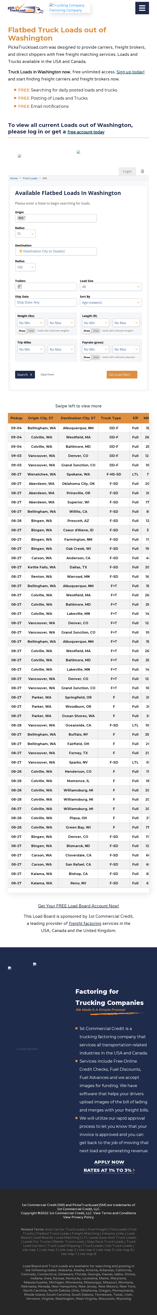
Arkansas (106, 1270)
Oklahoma (89, 1290)
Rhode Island (34, 1294)
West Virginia (86, 1298)
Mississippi (92, 1282)
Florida (80, 1274)
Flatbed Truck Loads (52, 1233)
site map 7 (69, 1254)
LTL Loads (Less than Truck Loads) (109, 1237)
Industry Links (113, 1233)
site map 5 (106, 1250)
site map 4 (87, 1250)
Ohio (75, 1290)
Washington (64, 1298)
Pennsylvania (122, 1290)
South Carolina (58, 1294)
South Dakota (82, 1294)
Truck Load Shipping (63, 1245)
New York (127, 1286)
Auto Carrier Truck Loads (65, 1229)
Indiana (36, 1278)
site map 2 (49, 1250)
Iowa (47, 1278)
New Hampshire (64, 1286)
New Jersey (87, 1286)
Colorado (28, 1274)
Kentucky (73, 1278)
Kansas (58, 1278)
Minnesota (73, 1282)
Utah (128, 1294)
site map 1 (30, 1250)
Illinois (130, 1274)
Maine (104, 1278)
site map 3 (68, 1250)
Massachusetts (35, 1282)
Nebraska (28, 1286)
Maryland (118, 1278)
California (123, 1270)
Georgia (94, 1274)
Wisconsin (106, 1298)
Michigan (56, 1282)
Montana (125, 1282)
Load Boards (43, 1237)
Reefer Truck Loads (68, 1241)
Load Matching (67, 1237)
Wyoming (123, 1298)
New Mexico (108, 1286)
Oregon (105, 1290)
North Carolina (35, 1290)
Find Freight (97, 1229)
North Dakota (59, 1290)
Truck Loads (93, 1245)
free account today (85, 132)
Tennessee (103, 1294)
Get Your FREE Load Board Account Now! (78, 906)
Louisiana (89, 1278)
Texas (118, 1294)
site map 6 (125, 1250)
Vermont (33, 1298)
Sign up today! (131, 72)
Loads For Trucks (37, 1241)
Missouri (110, 1282)
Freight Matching (85, 1233)
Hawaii (107, 1274)
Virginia (47, 1298)
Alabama (65, 1270)
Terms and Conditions (119, 1213)
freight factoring (85, 923)
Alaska (79, 1270)
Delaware (65, 1274)
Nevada (44, 1286)
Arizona (92, 1270)
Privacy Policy (83, 1217)
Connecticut (47, 1274)
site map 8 (88, 1254)
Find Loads (118, 1229)
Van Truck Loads (118, 1245)
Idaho (118, 1274)
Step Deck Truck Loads (105, 1241)
